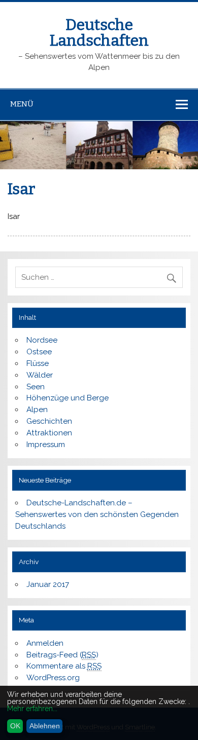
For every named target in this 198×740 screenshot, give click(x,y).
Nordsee (41, 340)
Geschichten (49, 421)
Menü (22, 103)
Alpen (37, 409)
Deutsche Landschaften (99, 32)
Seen (35, 386)
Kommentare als (64, 666)
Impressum (45, 444)
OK (15, 726)
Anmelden (44, 643)
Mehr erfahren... (32, 709)
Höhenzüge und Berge (67, 397)
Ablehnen (44, 726)
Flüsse (37, 363)
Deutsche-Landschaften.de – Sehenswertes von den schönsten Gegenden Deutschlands (97, 514)
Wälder (39, 375)
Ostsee (39, 351)
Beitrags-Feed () (62, 654)
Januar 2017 (47, 584)
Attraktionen (49, 432)
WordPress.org (53, 677)
